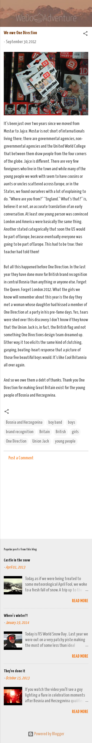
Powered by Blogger (48, 734)
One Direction (16, 441)
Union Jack (40, 441)
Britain (44, 432)
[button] (85, 34)
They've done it (14, 671)
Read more (80, 601)
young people (65, 441)
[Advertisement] (46, 498)
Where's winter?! (16, 616)
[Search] (85, 9)
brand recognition (19, 432)
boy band (55, 422)
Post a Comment (20, 458)
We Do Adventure (46, 8)
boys (71, 422)
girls (75, 432)
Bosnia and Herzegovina (24, 422)
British (61, 432)
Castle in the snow (17, 560)
